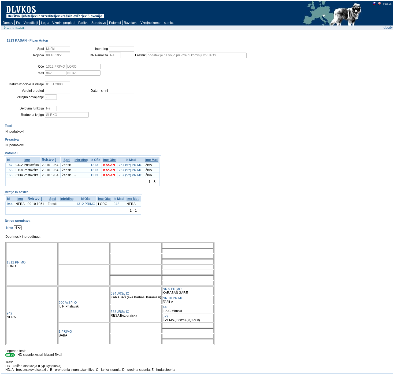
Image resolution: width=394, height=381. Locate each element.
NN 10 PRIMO (173, 298)
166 (10, 175)
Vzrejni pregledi (63, 23)
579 (165, 316)
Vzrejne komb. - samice (157, 23)
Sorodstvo (98, 23)
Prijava (387, 3)
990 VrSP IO (68, 303)
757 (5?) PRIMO (130, 165)
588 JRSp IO (120, 312)
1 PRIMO (65, 332)
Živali (7, 28)
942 (116, 204)
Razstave (130, 23)
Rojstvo (48, 160)
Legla (45, 23)
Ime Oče (109, 160)
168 (10, 170)
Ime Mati (151, 160)
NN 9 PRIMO (172, 289)
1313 (94, 165)
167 (10, 165)
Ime (27, 160)
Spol (67, 160)
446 (165, 307)
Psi (18, 23)
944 (10, 204)
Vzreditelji (31, 23)
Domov (8, 23)
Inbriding (81, 160)
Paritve (83, 23)
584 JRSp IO (120, 293)
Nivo (9, 228)
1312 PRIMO (85, 204)
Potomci (115, 23)
